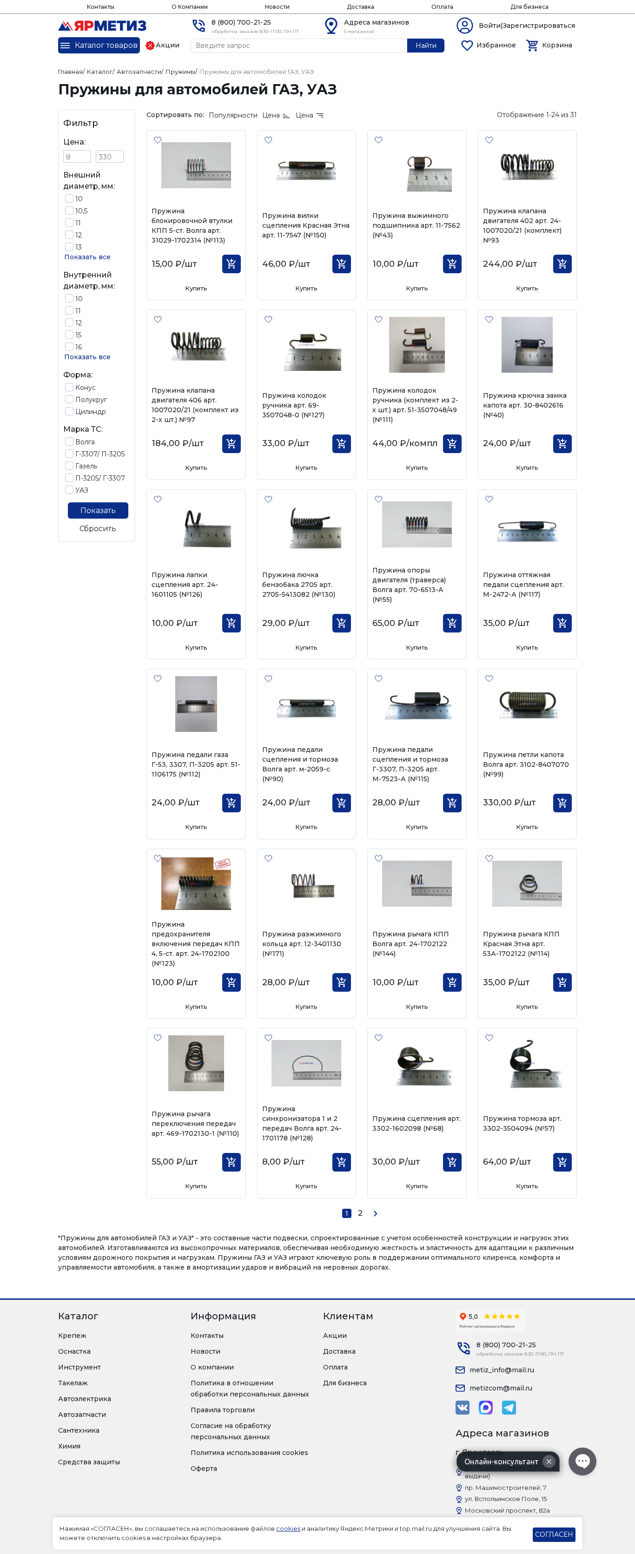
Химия (69, 1446)
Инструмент (79, 1367)
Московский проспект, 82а (507, 1510)
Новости (277, 6)
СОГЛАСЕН (554, 1534)
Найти (426, 45)
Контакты (100, 6)
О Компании (190, 6)
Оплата (442, 6)
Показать (98, 510)
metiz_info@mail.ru (502, 1370)
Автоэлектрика (84, 1399)
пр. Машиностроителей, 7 (505, 1487)
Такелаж (73, 1383)
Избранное (496, 45)
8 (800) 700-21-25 (241, 22)
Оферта (204, 1468)
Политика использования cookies (249, 1453)
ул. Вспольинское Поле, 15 (506, 1498)
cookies (288, 1528)
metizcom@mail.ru (501, 1388)
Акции (335, 1335)
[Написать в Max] (486, 1408)
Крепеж (72, 1335)
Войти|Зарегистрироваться (527, 25)
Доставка (360, 6)
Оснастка (74, 1351)
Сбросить (97, 528)
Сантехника (78, 1430)
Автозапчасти (82, 1414)
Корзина (557, 45)
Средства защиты (89, 1462)
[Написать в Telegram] (509, 1408)
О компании (212, 1367)
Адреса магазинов (376, 22)
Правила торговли (223, 1410)
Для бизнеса (529, 6)
